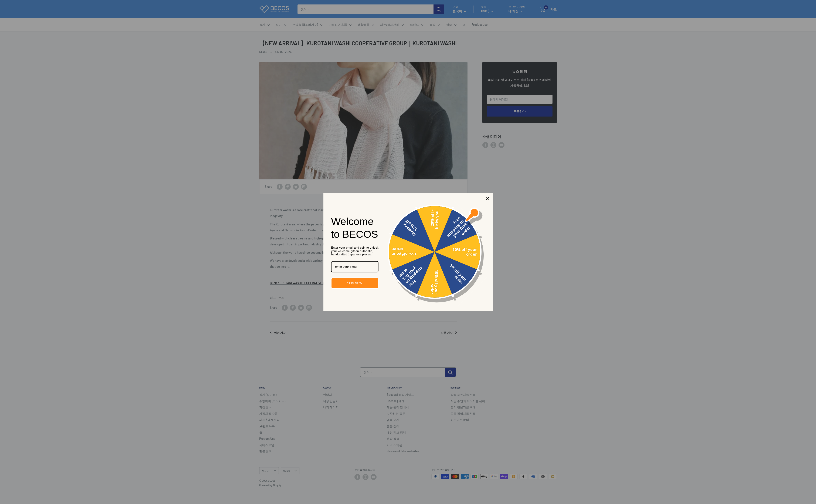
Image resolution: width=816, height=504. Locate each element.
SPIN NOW (354, 283)
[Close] (488, 198)
